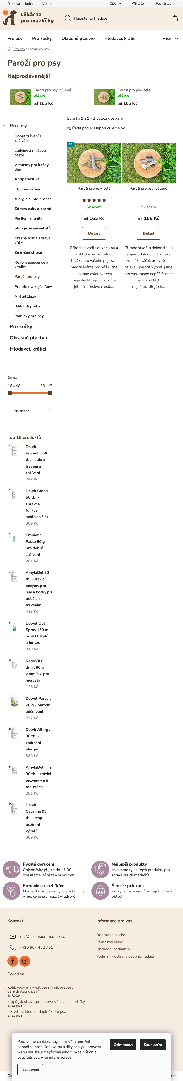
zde (69, 1057)
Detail (94, 233)
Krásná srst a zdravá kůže (33, 240)
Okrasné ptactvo (28, 337)
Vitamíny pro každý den (32, 167)
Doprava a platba (20, 3)
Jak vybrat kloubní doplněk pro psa (36, 1012)
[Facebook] (12, 961)
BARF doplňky (27, 306)
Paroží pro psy (27, 276)
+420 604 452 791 (36, 947)
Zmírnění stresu (28, 252)
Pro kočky (21, 326)
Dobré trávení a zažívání (28, 138)
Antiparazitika (27, 179)
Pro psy (18, 125)
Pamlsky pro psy (29, 316)
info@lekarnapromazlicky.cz (42, 936)
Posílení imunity (28, 218)
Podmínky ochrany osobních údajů (125, 956)
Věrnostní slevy (109, 942)
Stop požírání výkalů (33, 228)
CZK (113, 3)
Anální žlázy (25, 296)
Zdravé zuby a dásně (33, 208)
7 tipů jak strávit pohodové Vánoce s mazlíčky (46, 1002)
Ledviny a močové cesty (30, 153)
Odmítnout (123, 1044)
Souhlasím (153, 1044)
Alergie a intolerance (33, 199)
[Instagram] (24, 961)
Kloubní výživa (27, 189)
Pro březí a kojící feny (33, 286)
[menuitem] (15, 38)
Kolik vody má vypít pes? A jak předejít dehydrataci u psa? (40, 989)
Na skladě (33, 411)
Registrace (163, 3)
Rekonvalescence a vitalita (31, 265)
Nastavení (30, 1069)
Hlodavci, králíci (28, 349)
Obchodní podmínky (113, 949)
